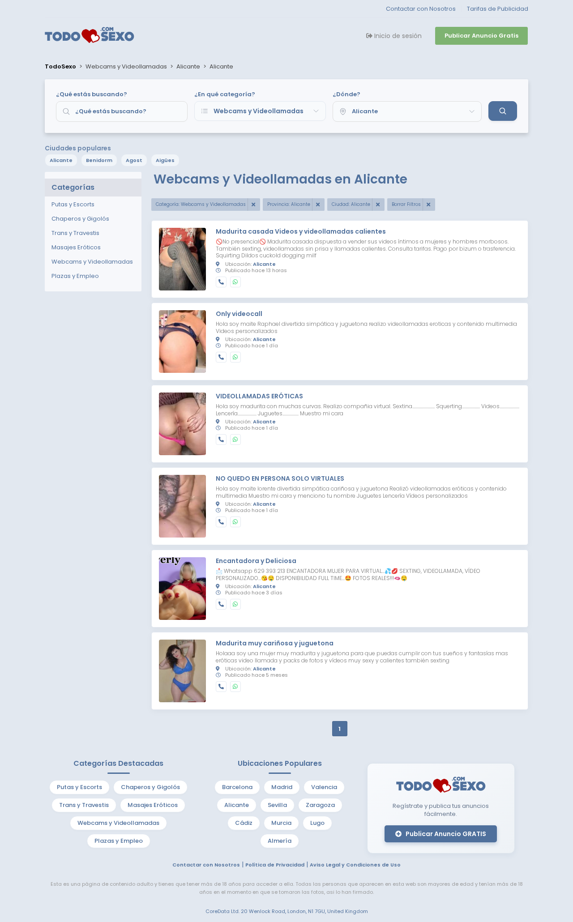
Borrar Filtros (406, 204)
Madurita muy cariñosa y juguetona (275, 644)
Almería (279, 841)
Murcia (281, 823)
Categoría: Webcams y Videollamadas (201, 204)
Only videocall (239, 314)
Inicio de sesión (397, 35)
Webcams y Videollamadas (118, 823)
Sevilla (277, 805)
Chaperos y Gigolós (150, 787)
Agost (134, 160)
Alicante (61, 160)
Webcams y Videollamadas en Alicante (280, 179)
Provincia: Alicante (288, 204)
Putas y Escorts (79, 787)
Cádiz (243, 823)
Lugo (317, 823)
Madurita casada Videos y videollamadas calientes (301, 232)
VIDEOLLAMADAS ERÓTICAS (259, 397)
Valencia (324, 787)
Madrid (281, 787)
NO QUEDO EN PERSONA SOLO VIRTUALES (280, 479)
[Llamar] (221, 282)
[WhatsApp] (235, 282)
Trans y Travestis (84, 805)
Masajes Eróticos (153, 805)
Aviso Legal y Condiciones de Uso (355, 864)
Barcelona (237, 787)
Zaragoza (320, 805)
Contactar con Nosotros (421, 8)
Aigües (165, 160)
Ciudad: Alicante (351, 204)
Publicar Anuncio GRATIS (445, 833)
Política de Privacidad (274, 864)
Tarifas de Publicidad (497, 8)
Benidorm (99, 160)
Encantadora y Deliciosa (256, 561)
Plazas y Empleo (118, 841)
